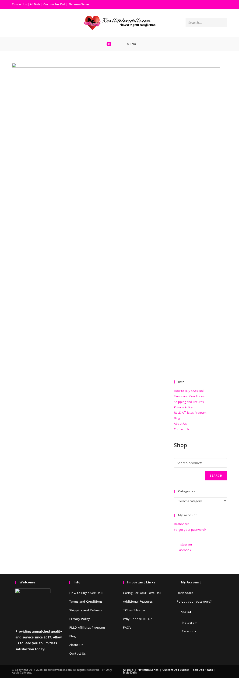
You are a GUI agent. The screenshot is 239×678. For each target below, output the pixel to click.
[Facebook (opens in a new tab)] (15, 22)
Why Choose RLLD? (137, 619)
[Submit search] (222, 22)
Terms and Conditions (189, 396)
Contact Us (19, 4)
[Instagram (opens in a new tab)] (23, 22)
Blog (177, 418)
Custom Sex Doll (54, 4)
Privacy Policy (183, 407)
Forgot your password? (190, 529)
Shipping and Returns (189, 402)
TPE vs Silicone (134, 610)
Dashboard (181, 524)
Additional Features (138, 601)
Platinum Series (78, 4)
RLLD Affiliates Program (190, 412)
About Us (180, 423)
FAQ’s (127, 627)
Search (216, 476)
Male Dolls (130, 672)
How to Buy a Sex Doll (189, 391)
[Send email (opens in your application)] (30, 22)
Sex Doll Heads (203, 670)
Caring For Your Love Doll (142, 593)
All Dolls (35, 4)
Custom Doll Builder (175, 670)
